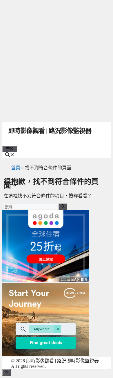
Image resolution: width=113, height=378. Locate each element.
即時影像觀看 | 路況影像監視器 (49, 130)
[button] (9, 155)
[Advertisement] (56, 59)
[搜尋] (63, 206)
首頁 (15, 167)
